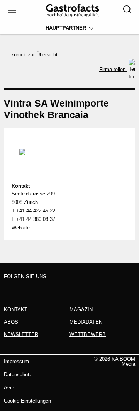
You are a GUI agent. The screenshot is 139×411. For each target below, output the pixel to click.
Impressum (16, 361)
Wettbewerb (88, 334)
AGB (9, 388)
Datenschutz (18, 374)
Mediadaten (86, 322)
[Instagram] (25, 289)
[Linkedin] (39, 289)
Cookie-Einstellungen (27, 401)
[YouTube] (54, 289)
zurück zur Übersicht (34, 55)
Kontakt (21, 186)
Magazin (81, 309)
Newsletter (21, 334)
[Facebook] (10, 289)
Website (21, 228)
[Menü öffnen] (11, 11)
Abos (11, 322)
